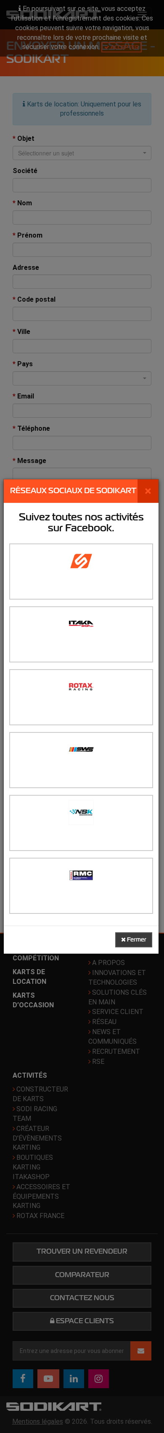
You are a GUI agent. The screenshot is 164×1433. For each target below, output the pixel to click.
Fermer (136, 939)
